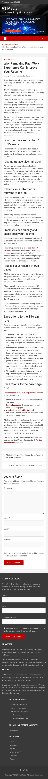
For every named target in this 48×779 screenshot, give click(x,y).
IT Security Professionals (19, 718)
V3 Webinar (14, 730)
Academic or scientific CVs (18, 410)
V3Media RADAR (16, 752)
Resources (13, 756)
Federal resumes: (13, 405)
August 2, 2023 (9, 76)
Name (7, 518)
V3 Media (9, 8)
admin (19, 76)
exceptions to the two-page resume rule (23, 393)
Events (12, 759)
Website (7, 540)
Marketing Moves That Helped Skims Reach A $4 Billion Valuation (24, 456)
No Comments (28, 76)
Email (6, 529)
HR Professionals (16, 715)
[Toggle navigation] (5, 38)
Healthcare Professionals (19, 711)
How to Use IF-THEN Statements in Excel (25, 465)
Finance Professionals (18, 708)
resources (9, 60)
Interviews (13, 745)
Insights (13, 749)
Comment (8, 488)
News (12, 742)
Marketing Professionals (18, 704)
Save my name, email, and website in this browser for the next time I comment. (24, 554)
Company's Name (9, 617)
